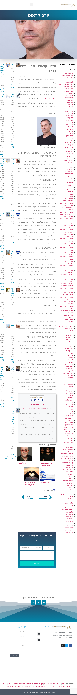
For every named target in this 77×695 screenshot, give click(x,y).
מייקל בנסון (69, 396)
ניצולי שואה (69, 416)
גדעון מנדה (69, 151)
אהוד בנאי (70, 100)
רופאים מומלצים (68, 481)
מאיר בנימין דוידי (68, 373)
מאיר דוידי (70, 375)
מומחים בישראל (13, 684)
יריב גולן (70, 360)
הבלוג (71, 194)
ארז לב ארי (69, 131)
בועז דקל (70, 140)
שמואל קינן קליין (68, 516)
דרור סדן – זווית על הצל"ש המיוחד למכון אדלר (12, 416)
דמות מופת (69, 181)
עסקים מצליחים (68, 443)
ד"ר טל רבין (69, 167)
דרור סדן (70, 192)
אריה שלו (70, 138)
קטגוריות (5, 684)
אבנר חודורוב (69, 95)
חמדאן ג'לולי (69, 328)
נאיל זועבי (70, 407)
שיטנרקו (70, 501)
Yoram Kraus (68, 93)
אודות (63, 684)
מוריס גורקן (69, 393)
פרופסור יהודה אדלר (66, 458)
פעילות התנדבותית (67, 454)
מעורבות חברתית (67, 405)
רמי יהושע (70, 485)
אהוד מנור (70, 102)
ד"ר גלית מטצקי (68, 165)
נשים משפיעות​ (68, 420)
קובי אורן (70, 460)
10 (10, 458)
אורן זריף (70, 107)
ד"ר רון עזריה (69, 169)
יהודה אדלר (69, 335)
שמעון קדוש (69, 523)
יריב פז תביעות (68, 364)
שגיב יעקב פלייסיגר (67, 494)
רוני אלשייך (69, 474)
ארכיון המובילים (65, 686)
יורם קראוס (69, 351)
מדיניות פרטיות (19, 686)
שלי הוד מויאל (68, 508)
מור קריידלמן (69, 391)
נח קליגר (70, 413)
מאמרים (70, 378)
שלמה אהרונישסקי (67, 510)
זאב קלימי (70, 322)
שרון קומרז (69, 525)
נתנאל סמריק (69, 422)
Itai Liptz (70, 80)
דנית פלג (70, 187)
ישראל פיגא (69, 369)
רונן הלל (70, 478)
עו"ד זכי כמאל (69, 431)
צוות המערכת (57, 684)
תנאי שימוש (10, 686)
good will (70, 77)
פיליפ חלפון (69, 447)
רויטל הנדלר (69, 472)
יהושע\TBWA (69, 340)
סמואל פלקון (69, 425)
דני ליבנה (70, 185)
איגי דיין (70, 109)
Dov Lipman (69, 73)
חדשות (71, 324)
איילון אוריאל (69, 116)
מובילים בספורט (68, 384)
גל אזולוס (70, 154)
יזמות (71, 353)
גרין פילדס (70, 158)
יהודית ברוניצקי (68, 337)
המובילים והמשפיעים (66, 203)
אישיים (71, 122)
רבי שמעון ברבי (68, 469)
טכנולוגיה (70, 331)
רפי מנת (70, 490)
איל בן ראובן (69, 118)
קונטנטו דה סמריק (67, 463)
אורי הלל (70, 104)
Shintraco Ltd (68, 91)
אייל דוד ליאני (69, 111)
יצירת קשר (28, 686)
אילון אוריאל (69, 120)
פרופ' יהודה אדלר (67, 456)
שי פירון (70, 499)
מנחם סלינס (69, 400)
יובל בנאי (70, 342)
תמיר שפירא (69, 530)
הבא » (6, 458)
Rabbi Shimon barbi (66, 84)
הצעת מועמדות (36, 686)
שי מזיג (71, 496)
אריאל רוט (70, 133)
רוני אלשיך (70, 476)
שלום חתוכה (69, 503)
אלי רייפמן (70, 127)
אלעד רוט (70, 129)
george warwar (67, 75)
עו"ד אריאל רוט (68, 429)
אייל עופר (70, 113)
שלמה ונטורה (69, 512)
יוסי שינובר (69, 346)
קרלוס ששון (69, 467)
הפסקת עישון (69, 319)
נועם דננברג (69, 411)
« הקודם (17, 456)
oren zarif (69, 82)
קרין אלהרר (69, 465)
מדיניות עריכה (48, 684)
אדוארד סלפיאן (68, 98)
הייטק (71, 196)
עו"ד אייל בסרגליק (67, 427)
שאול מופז (70, 492)
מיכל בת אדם (69, 398)
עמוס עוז (70, 438)
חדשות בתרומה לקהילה (65, 326)
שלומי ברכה (69, 505)
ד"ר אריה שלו (69, 163)
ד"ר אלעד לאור (68, 160)
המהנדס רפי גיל (68, 201)
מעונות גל (70, 402)
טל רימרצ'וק (69, 333)
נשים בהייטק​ (69, 418)
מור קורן (70, 389)
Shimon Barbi (68, 86)
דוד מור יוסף (69, 174)
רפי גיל (71, 487)
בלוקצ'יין (70, 145)
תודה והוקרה (69, 528)
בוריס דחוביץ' (69, 142)
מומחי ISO (69, 387)
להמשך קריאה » (12, 282)
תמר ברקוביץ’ (69, 532)
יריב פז (71, 362)
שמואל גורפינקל (68, 514)
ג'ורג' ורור (70, 149)
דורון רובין (70, 176)
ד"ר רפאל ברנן (68, 172)
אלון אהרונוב (69, 125)
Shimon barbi (68, 89)
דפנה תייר (70, 189)
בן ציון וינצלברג (68, 147)
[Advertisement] (67, 563)
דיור (72, 178)
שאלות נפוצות (45, 686)
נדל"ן (71, 409)
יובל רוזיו (70, 344)
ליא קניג (70, 371)
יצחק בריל (70, 355)
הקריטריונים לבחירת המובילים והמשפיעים (31, 684)
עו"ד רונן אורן (69, 434)
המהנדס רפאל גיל (67, 198)
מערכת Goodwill (37, 404)
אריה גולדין (69, 136)
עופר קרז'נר (69, 436)
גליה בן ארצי (69, 156)
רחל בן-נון (70, 483)
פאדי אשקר (69, 445)
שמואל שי (70, 519)
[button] (31, 4)
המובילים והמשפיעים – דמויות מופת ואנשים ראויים (66, 207)
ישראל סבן (69, 366)
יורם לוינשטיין (69, 349)
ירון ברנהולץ (69, 357)
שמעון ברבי (69, 521)
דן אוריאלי (70, 183)
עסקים (71, 440)
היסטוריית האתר (55, 686)
